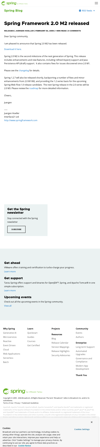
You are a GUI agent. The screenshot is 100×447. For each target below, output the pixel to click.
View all (7, 305)
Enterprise (81, 342)
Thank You (81, 375)
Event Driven (9, 345)
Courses (31, 341)
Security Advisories (61, 355)
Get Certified (33, 345)
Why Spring (9, 328)
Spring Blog (13, 11)
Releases (9, 31)
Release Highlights (61, 351)
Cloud (6, 349)
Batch (6, 362)
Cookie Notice (24, 445)
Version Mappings (60, 347)
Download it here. (13, 49)
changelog (24, 70)
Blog (54, 338)
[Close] (92, 422)
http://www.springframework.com (20, 120)
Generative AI (9, 332)
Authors (80, 337)
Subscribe (16, 229)
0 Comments (74, 31)
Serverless (8, 358)
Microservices (10, 337)
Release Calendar (60, 342)
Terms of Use (8, 403)
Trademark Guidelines (30, 403)
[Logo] (14, 3)
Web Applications (11, 353)
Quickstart (32, 332)
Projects (56, 328)
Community (82, 328)
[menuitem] (96, 3)
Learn (30, 328)
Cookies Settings (81, 429)
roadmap (33, 88)
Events (79, 332)
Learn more (10, 271)
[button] (96, 3)
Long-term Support (85, 347)
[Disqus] (47, 161)
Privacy (17, 403)
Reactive (7, 341)
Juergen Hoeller (24, 31)
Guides (30, 337)
